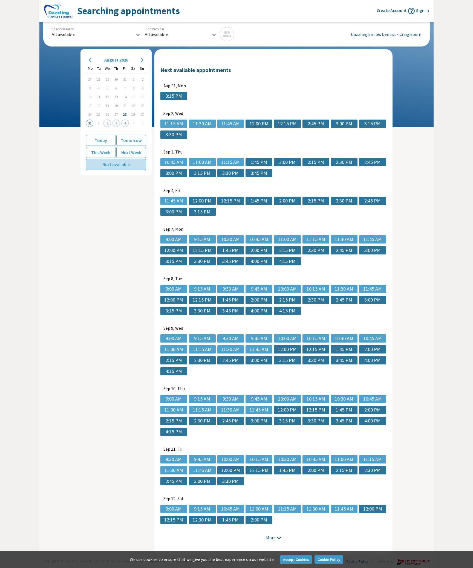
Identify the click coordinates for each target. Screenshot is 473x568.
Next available (116, 164)
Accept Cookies (296, 559)
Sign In (422, 10)
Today (101, 140)
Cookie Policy (329, 559)
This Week (100, 152)
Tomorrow (131, 140)
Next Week (131, 152)
